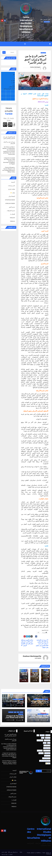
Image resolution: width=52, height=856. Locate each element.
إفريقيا (44, 742)
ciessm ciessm (45, 680)
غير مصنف (41, 753)
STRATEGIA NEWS (10, 199)
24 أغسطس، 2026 (44, 705)
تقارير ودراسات (43, 52)
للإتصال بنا (12, 214)
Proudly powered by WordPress (34, 852)
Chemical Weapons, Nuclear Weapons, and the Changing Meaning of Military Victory (9, 762)
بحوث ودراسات (36, 699)
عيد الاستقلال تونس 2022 (13, 852)
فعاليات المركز (11, 189)
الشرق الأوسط (41, 699)
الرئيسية (13, 182)
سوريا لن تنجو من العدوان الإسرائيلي (15, 702)
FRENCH (12, 221)
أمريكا (43, 737)
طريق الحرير (47, 753)
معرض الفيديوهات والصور (45, 760)
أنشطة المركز (12, 196)
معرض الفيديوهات (11, 210)
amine (34, 680)
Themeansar (48, 853)
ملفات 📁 (12, 192)
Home (21, 852)
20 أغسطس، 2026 (19, 705)
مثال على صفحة (5, 854)
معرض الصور (12, 207)
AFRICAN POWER (10, 203)
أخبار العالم (46, 699)
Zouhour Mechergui (35, 67)
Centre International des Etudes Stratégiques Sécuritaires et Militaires (39, 834)
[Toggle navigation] (24, 44)
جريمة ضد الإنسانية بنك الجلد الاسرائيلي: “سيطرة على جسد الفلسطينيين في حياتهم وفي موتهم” (42, 643)
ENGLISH (12, 217)
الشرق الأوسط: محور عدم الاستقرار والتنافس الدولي (40, 702)
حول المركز (39, 750)
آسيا (38, 735)
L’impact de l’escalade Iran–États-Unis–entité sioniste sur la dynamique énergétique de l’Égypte (9, 160)
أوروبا (49, 742)
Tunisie (9, 111)
